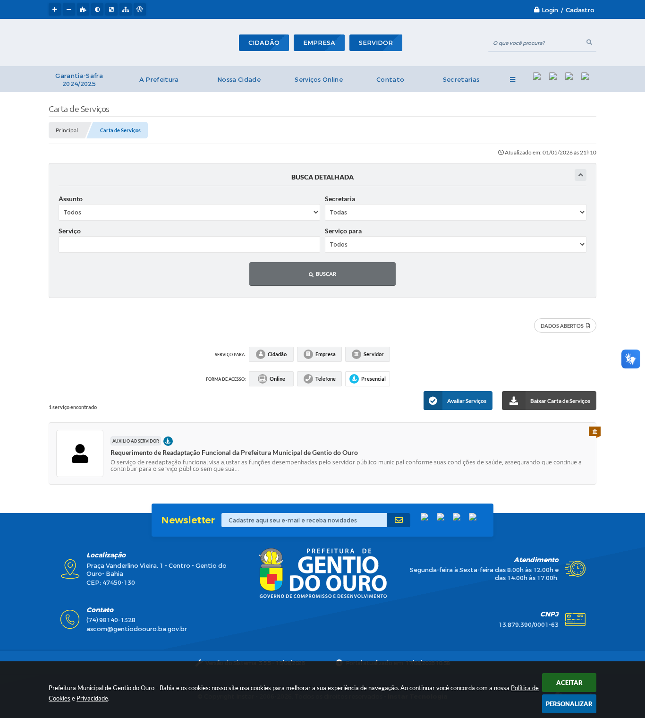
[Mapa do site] (125, 9)
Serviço (70, 231)
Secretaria (340, 199)
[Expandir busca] (580, 175)
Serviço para (343, 231)
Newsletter (187, 520)
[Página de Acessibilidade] (140, 9)
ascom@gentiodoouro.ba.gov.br (136, 629)
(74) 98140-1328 (111, 620)
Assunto (71, 199)
